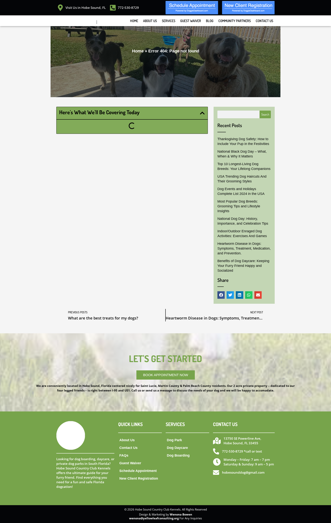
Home (134, 21)
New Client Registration (138, 478)
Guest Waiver (190, 21)
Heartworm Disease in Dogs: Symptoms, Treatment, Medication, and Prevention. (244, 248)
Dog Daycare (177, 448)
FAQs (123, 455)
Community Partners (234, 21)
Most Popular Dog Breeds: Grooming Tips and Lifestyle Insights (238, 206)
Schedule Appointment (138, 471)
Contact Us (264, 21)
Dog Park (174, 440)
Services (168, 21)
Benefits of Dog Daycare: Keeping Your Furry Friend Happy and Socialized (243, 265)
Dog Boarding (178, 455)
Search (265, 114)
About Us (150, 21)
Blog (209, 21)
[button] (202, 113)
